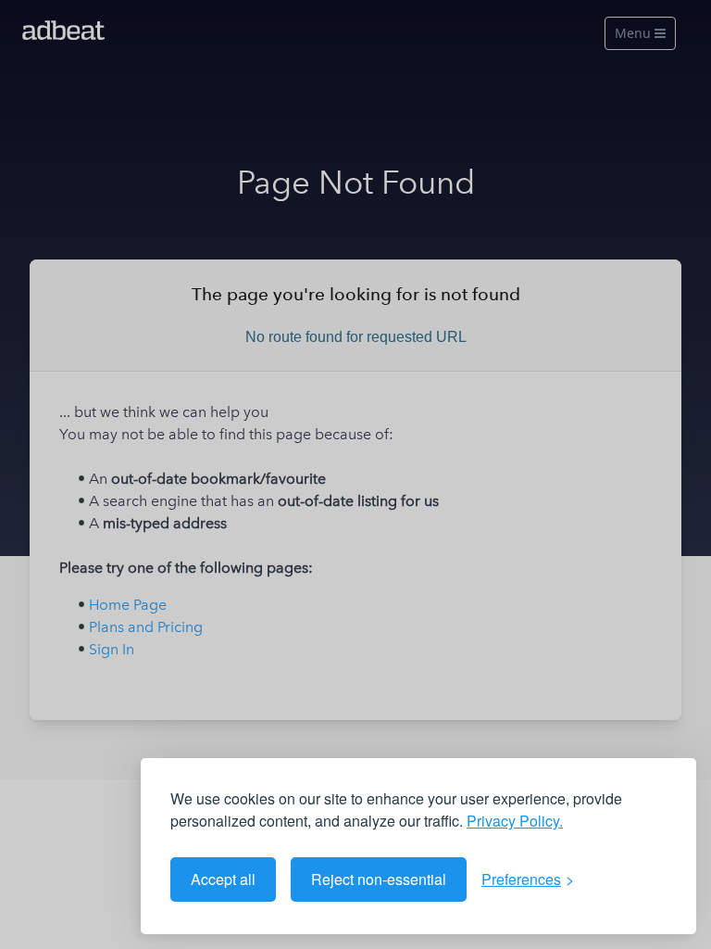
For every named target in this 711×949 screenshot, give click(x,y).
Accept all (223, 879)
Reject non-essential (378, 879)
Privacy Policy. (515, 820)
